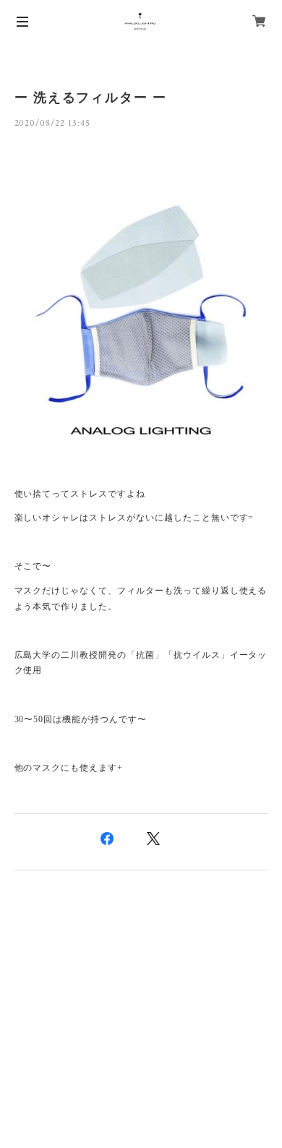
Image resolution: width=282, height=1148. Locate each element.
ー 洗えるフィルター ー (91, 97)
